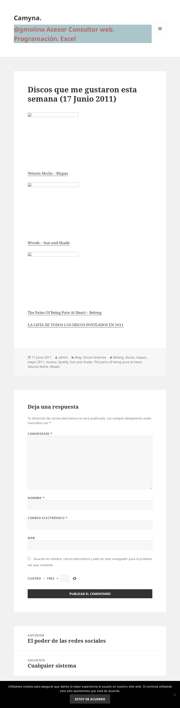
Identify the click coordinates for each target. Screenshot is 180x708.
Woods (55, 366)
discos (130, 357)
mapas (141, 357)
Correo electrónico (47, 518)
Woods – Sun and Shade (49, 242)
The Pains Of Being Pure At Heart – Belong (64, 312)
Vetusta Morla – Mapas (48, 173)
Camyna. (27, 17)
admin (63, 357)
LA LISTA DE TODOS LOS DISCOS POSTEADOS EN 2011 (76, 324)
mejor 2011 (36, 362)
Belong (118, 357)
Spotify (63, 362)
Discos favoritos (94, 357)
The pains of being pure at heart (118, 362)
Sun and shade (81, 362)
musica (51, 362)
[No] (174, 694)
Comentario (40, 434)
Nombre (36, 498)
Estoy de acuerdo (90, 699)
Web (31, 538)
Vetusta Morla (38, 366)
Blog (78, 357)
